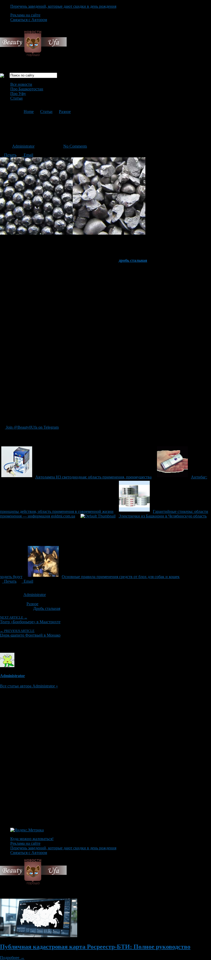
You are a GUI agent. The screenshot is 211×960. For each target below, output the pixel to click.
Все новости (21, 84)
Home (29, 111)
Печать (9, 155)
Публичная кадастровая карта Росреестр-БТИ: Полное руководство (95, 946)
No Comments (75, 146)
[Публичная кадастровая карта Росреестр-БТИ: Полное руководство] (38, 936)
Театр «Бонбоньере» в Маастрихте (30, 620)
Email (27, 155)
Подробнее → (12, 957)
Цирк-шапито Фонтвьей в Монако (30, 633)
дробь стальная (133, 260)
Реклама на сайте (25, 15)
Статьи (16, 98)
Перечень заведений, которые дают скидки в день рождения (63, 6)
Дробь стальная (46, 608)
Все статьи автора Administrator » (29, 686)
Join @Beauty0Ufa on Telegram (32, 427)
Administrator (23, 146)
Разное (65, 111)
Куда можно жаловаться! (32, 839)
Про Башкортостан (26, 89)
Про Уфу (18, 93)
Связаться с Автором (28, 19)
